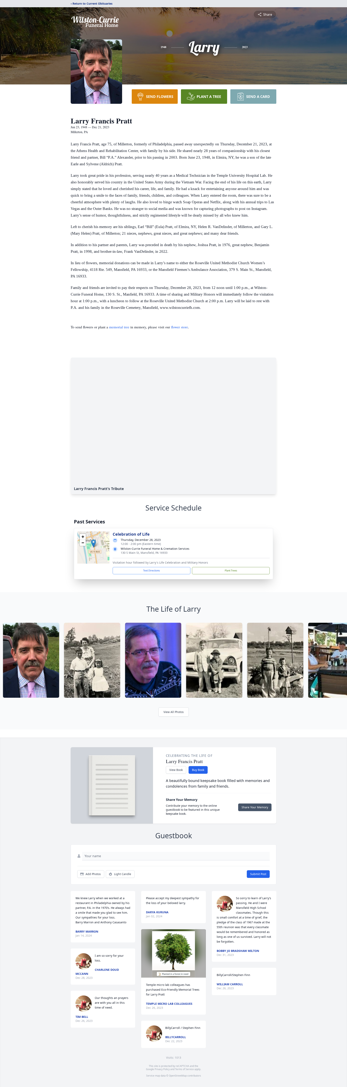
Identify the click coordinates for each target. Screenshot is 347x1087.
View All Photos (173, 712)
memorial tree (119, 327)
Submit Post (258, 874)
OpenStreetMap (178, 1075)
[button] (93, 543)
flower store (179, 327)
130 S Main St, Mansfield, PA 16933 (144, 553)
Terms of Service (184, 1069)
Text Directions (151, 570)
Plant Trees (231, 570)
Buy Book (198, 770)
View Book (176, 770)
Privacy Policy (162, 1069)
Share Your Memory (255, 807)
